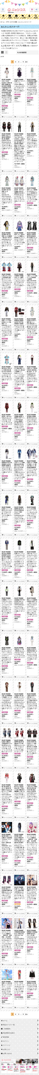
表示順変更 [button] (23, 52)
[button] (3, 10)
